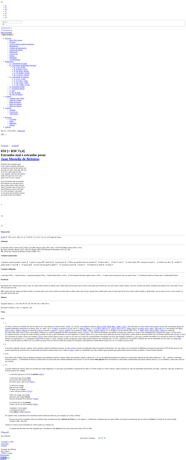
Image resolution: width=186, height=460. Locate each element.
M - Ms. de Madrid (15, 94)
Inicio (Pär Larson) (15, 40)
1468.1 (84, 330)
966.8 (109, 326)
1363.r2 (162, 330)
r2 (72, 330)
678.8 (104, 326)
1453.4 (53, 330)
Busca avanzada (6, 32)
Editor (11, 121)
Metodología (13, 46)
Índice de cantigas (15, 104)
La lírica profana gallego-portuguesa (21, 44)
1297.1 (124, 326)
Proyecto (12, 42)
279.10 (40, 336)
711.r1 (29, 391)
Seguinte (14, 146)
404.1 (88, 328)
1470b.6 (96, 330)
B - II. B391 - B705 (20, 69)
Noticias (8, 127)
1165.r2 (39, 330)
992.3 (13, 330)
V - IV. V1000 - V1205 (22, 85)
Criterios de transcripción (17, 48)
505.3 (99, 328)
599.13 (99, 326)
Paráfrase (3, 459)
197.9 (69, 328)
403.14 (82, 328)
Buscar (5, 432)
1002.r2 (24, 330)
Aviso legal (5, 444)
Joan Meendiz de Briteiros (20, 159)
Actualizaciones (14, 60)
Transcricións (4, 455)
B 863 (3, 237)
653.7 (32, 382)
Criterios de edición (16, 50)
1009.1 (119, 326)
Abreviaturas (13, 114)
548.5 (142, 330)
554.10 (113, 328)
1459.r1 (67, 330)
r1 (119, 330)
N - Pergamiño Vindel (16, 87)
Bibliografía (13, 52)
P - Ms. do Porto (15, 92)
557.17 (123, 328)
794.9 (156, 328)
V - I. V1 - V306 (19, 79)
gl (5, 6)
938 (179, 338)
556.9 (119, 328)
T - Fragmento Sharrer (17, 89)
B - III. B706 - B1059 (21, 71)
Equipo (11, 56)
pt (5, 7)
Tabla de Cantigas (15, 100)
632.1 (147, 330)
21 (109, 328)
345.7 (41, 374)
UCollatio (12, 119)
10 (139, 328)
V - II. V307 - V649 (21, 81)
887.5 (161, 328)
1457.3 (61, 330)
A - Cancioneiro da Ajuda (18, 63)
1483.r (102, 330)
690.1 (157, 330)
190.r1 (56, 328)
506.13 (104, 328)
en (6, 9)
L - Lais (12, 91)
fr (5, 15)
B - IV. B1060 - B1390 (21, 73)
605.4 (134, 328)
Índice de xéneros (15, 106)
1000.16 (18, 330)
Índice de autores (15, 102)
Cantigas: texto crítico (16, 98)
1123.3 (27, 412)
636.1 (152, 328)
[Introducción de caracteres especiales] (3, 24)
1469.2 (90, 330)
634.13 (152, 330)
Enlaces (12, 125)
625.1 (147, 328)
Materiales (12, 123)
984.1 (114, 326)
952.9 (72, 350)
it (5, 11)
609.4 (142, 328)
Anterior (5, 146)
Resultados (13, 58)
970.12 (7, 330)
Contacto (4, 446)
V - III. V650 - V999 (21, 83)
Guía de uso (13, 54)
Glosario (12, 110)
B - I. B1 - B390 (19, 67)
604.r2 (129, 328)
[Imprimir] (21, 131)
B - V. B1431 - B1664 (21, 75)
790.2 (36, 399)
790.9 (35, 404)
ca (6, 17)
